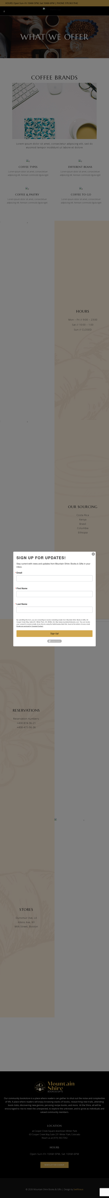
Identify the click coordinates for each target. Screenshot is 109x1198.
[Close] (93, 554)
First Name (21, 588)
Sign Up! (54, 633)
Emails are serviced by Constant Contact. (29, 626)
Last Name (21, 604)
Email (19, 573)
